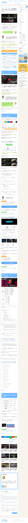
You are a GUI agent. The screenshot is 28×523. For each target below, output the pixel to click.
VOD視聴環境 (21, 42)
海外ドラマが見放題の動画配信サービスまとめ (9, 430)
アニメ (20, 27)
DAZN (20, 20)
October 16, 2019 (13, 194)
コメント (2, 495)
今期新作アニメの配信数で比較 (22, 41)
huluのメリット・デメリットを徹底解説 (8, 213)
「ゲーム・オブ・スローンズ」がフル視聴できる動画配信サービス (9, 58)
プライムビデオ (21, 15)
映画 (20, 23)
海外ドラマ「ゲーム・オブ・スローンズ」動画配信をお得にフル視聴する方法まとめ (9, 67)
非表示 (12, 53)
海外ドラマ (15, 439)
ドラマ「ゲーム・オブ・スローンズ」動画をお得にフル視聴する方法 (9, 56)
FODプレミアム (21, 19)
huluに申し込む (9, 206)
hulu (3, 153)
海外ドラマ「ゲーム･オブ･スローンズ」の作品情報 (9, 62)
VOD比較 (20, 32)
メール (2, 504)
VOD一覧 (20, 11)
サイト (2, 507)
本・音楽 (15, 3)
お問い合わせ (18, 3)
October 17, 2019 (9, 188)
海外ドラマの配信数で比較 (23, 35)
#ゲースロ (15, 319)
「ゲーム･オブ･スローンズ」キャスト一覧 (8, 64)
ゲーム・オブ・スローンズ (9, 423)
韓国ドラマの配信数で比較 (23, 36)
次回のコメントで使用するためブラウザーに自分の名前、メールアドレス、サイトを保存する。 (9, 511)
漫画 (19, 49)
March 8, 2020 (12, 335)
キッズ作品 (21, 28)
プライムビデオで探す (9, 426)
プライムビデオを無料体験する (8, 262)
